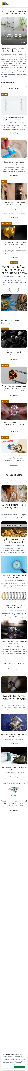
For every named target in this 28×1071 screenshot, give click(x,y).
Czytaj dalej (14, 289)
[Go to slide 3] (24, 42)
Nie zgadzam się (8, 1067)
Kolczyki (4, 94)
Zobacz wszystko (14, 88)
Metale (4, 139)
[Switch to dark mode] (22, 3)
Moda (4, 181)
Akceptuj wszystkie (20, 1067)
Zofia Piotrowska (9, 122)
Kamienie (14, 262)
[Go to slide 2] (23, 42)
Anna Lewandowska (8, 39)
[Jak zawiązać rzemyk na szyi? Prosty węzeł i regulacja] (14, 31)
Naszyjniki (7, 31)
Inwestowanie (6, 223)
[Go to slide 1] (21, 42)
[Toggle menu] (25, 4)
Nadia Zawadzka (8, 391)
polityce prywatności (16, 1064)
